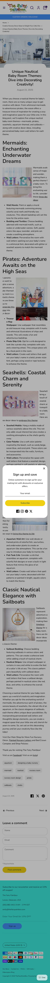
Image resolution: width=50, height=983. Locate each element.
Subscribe (25, 503)
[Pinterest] (26, 511)
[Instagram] (22, 511)
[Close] (44, 468)
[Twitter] (30, 511)
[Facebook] (17, 511)
